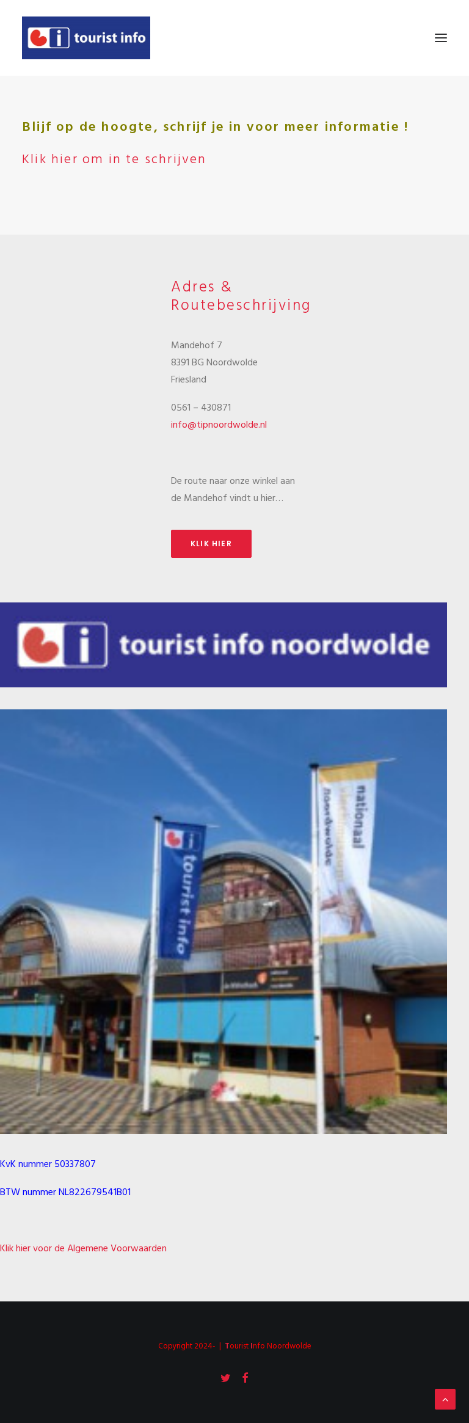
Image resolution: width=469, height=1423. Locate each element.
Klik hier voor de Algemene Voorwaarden (83, 1249)
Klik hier (211, 543)
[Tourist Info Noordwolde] (86, 37)
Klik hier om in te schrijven (114, 159)
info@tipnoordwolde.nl (219, 425)
